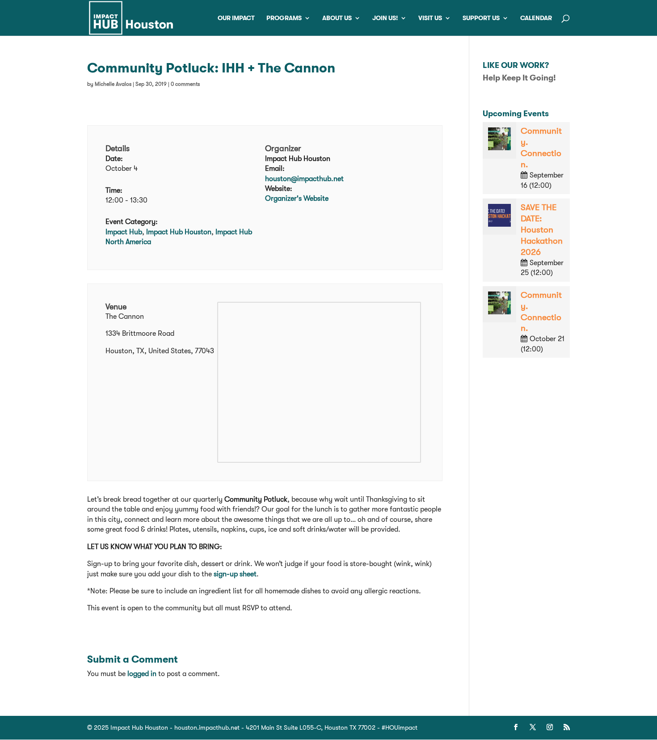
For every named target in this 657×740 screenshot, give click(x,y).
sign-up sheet (235, 574)
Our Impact (236, 18)
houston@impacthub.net (304, 179)
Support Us (481, 18)
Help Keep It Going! (519, 77)
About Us (337, 18)
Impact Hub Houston (178, 232)
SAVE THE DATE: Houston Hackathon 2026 (542, 230)
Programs (284, 18)
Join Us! (385, 18)
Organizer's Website (296, 199)
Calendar (536, 18)
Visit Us (430, 18)
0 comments (185, 84)
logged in (141, 674)
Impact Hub (123, 232)
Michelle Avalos (113, 84)
